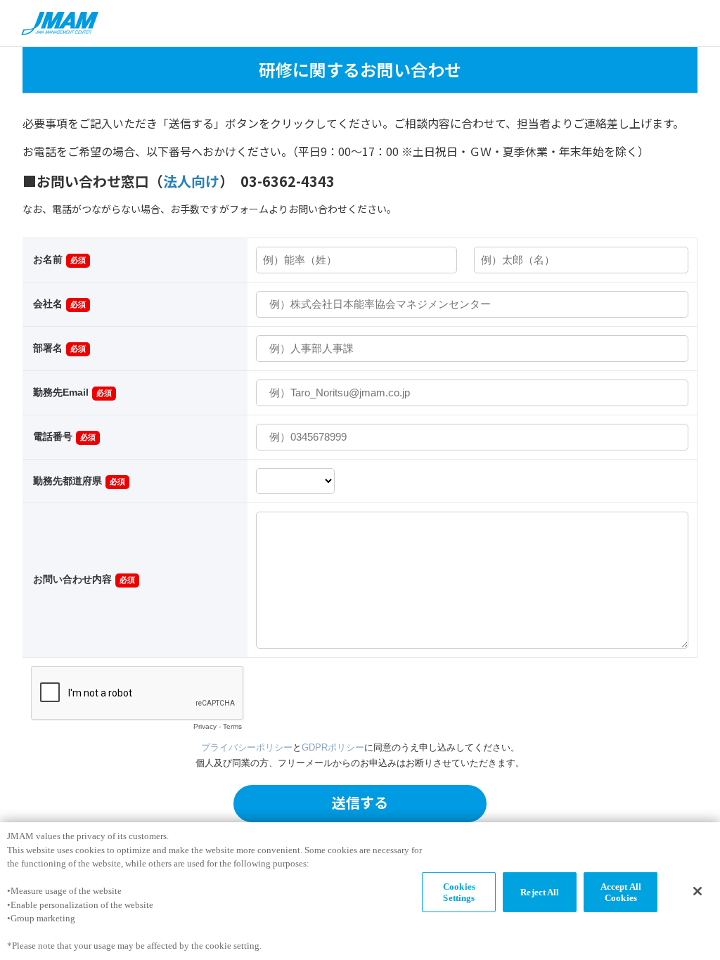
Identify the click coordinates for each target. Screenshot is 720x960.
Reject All (539, 892)
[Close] (697, 891)
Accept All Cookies (620, 892)
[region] (360, 891)
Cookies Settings (459, 892)
